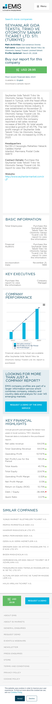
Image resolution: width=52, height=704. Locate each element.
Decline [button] (32, 698)
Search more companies (18, 19)
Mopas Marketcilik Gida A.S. (18, 525)
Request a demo (37, 601)
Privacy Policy (12, 673)
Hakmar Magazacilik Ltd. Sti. (19, 530)
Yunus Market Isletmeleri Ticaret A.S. (25, 519)
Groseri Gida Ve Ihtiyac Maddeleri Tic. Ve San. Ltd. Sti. (26, 548)
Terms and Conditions (16, 666)
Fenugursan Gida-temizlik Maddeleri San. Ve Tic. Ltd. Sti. (26, 569)
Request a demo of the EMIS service (26, 406)
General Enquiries (15, 628)
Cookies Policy (16, 692)
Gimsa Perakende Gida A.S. (18, 536)
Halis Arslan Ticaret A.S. (17, 584)
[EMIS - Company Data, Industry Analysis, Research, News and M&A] (12, 7)
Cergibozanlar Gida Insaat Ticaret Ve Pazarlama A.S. (26, 561)
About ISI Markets (14, 622)
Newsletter (11, 647)
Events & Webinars (15, 641)
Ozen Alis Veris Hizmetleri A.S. (20, 541)
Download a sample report (17, 84)
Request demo (12, 635)
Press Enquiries (13, 654)
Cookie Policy (12, 679)
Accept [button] (19, 698)
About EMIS (10, 615)
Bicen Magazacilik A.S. (15, 555)
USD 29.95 (28, 69)
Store (7, 660)
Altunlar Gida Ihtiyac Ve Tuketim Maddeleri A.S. (26, 577)
